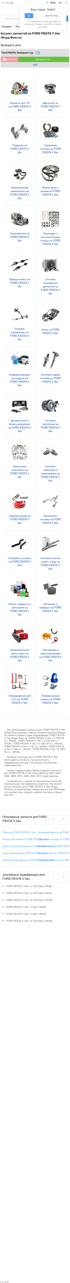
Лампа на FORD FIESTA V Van (19, 832)
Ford (18, 26)
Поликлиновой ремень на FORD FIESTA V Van (28, 860)
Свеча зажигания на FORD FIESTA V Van (25, 853)
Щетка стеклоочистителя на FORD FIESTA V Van (29, 846)
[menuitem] (50, 2)
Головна (6, 26)
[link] (6, 26)
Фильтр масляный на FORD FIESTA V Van (25, 839)
